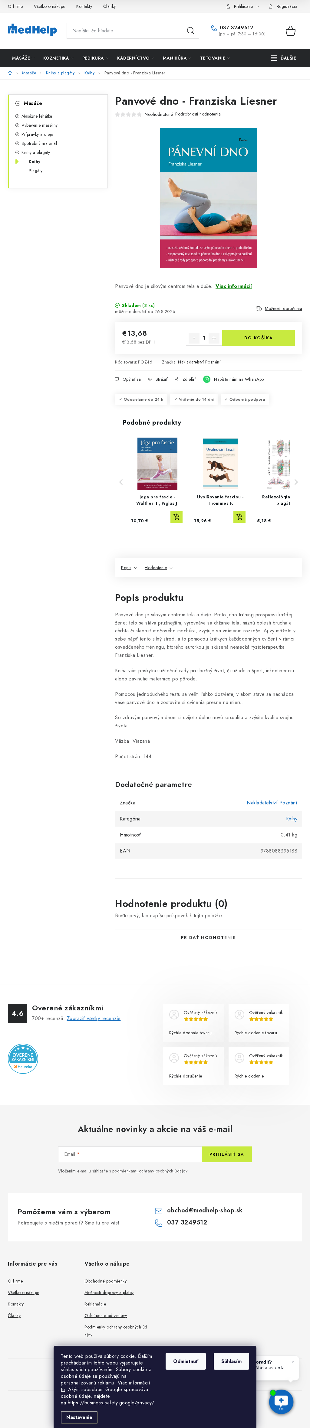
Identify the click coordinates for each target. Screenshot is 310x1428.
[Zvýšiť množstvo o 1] (214, 338)
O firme (15, 6)
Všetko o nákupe (49, 6)
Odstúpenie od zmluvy (105, 1315)
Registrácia (287, 6)
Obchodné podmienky (105, 1281)
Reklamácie (95, 1304)
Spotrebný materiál (39, 143)
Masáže (33, 103)
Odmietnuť (185, 1361)
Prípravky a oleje (37, 134)
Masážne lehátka (36, 116)
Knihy (35, 161)
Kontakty (84, 6)
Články (109, 6)
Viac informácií (234, 286)
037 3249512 (235, 28)
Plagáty (36, 171)
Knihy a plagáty (35, 152)
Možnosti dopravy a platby (109, 1292)
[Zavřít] (293, 1362)
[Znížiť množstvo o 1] (194, 338)
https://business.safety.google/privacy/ (111, 1402)
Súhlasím (231, 1361)
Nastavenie (79, 1417)
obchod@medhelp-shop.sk (205, 1210)
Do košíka (258, 338)
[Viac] (283, 58)
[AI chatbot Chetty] (281, 1402)
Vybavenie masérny (39, 125)
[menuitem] (23, 58)
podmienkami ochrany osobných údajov (150, 1171)
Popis (126, 568)
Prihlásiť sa (226, 1154)
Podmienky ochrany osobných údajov (115, 1331)
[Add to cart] (176, 517)
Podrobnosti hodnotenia (198, 114)
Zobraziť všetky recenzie (94, 1018)
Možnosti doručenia (283, 308)
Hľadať (190, 31)
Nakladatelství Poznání (199, 362)
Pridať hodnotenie (208, 937)
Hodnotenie (156, 568)
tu (63, 1389)
